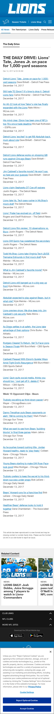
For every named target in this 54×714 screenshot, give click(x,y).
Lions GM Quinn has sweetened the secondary (26, 241)
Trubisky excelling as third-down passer (23, 399)
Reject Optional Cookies (27, 700)
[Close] (50, 652)
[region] (27, 681)
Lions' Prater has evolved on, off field (21, 213)
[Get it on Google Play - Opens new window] (36, 636)
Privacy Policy (34, 687)
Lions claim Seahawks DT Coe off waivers (24, 187)
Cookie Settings (27, 692)
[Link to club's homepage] (5, 20)
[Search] (45, 22)
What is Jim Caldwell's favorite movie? (22, 270)
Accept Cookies (27, 708)
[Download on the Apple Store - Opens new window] (16, 635)
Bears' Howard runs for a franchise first (22, 492)
